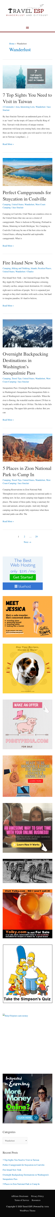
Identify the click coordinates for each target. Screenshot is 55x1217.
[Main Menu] (27, 28)
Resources (36, 1200)
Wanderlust (40, 106)
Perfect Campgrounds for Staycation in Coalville (27, 195)
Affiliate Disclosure (19, 1196)
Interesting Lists (28, 106)
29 (36, 536)
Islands (34, 268)
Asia (17, 106)
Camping (7, 204)
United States (17, 204)
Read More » (8, 144)
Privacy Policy (37, 1196)
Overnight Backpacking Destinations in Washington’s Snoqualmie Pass (25, 363)
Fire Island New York (23, 262)
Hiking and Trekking (21, 268)
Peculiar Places (44, 268)
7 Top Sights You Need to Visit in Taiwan (27, 98)
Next (27, 542)
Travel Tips (16, 378)
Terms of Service (22, 1200)
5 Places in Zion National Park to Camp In (27, 471)
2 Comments (8, 106)
